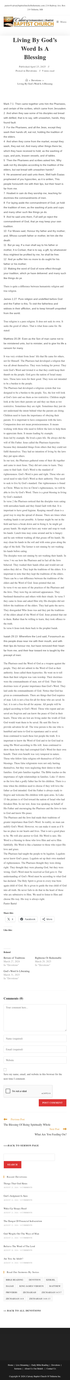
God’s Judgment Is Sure (16, 1195)
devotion (35, 1279)
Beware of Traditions (14, 957)
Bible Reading (14, 1279)
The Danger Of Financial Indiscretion (23, 1221)
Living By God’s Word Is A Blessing (35, 83)
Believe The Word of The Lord (19, 1246)
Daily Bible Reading (40, 1364)
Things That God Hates (15, 1183)
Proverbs (11, 1292)
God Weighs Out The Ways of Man (21, 1233)
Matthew (54, 1285)
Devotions (31, 70)
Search (12, 1164)
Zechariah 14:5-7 (51, 1292)
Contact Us (51, 1368)
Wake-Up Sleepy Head (15, 1208)
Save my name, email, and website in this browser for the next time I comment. (33, 1076)
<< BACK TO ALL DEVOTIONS (22, 1310)
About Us (28, 1368)
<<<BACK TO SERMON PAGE (21, 1145)
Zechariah (29, 1292)
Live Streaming (22, 1364)
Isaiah (10, 1285)
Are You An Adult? (13, 1258)
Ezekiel (50, 1279)
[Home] (26, 80)
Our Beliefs (38, 1368)
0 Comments (26, 1187)
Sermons (18, 1368)
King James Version (31, 1285)
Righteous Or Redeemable (48, 957)
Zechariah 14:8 (15, 1298)
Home (10, 1364)
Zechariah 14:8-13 (39, 1298)
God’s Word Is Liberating (17, 971)
